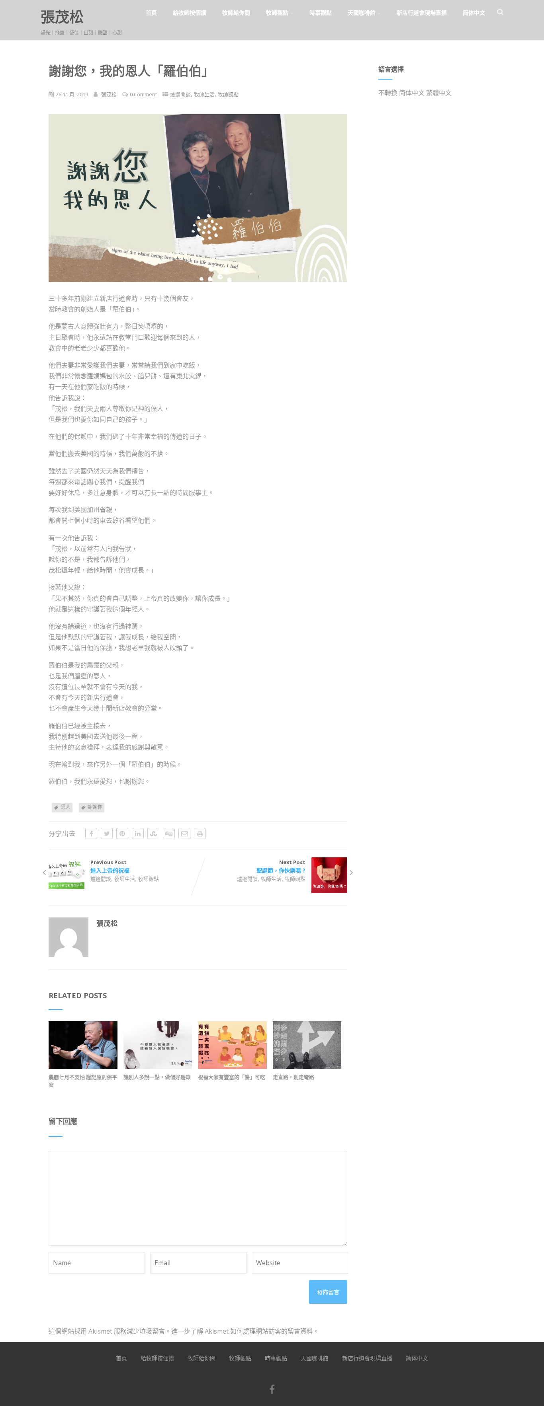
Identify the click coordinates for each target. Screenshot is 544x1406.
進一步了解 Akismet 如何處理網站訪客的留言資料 (242, 1331)
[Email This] (184, 833)
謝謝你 (95, 807)
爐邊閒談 (180, 94)
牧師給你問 (236, 12)
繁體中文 (439, 92)
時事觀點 (320, 12)
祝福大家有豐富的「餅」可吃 (231, 1077)
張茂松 (62, 17)
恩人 (65, 807)
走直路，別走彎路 (293, 1077)
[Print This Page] (200, 833)
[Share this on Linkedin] (138, 833)
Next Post (280, 866)
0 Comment (143, 94)
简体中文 (474, 12)
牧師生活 (204, 94)
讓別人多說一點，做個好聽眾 (157, 1077)
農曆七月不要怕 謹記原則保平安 (83, 1080)
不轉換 (387, 92)
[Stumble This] (153, 833)
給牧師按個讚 (189, 12)
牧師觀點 (277, 12)
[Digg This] (169, 833)
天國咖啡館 (362, 12)
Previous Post (109, 866)
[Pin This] (122, 833)
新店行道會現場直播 (422, 12)
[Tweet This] (107, 833)
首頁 (151, 12)
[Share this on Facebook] (91, 833)
